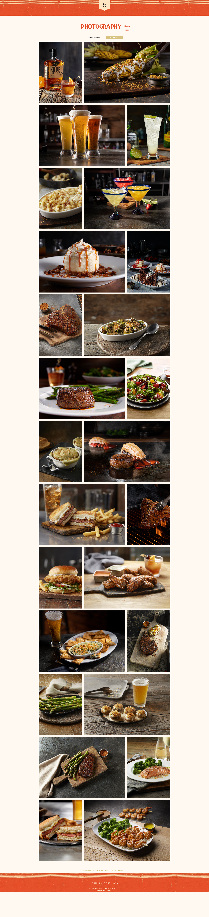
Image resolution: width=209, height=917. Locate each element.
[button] (104, 13)
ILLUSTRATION (118, 871)
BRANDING (87, 871)
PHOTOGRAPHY (102, 871)
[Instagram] (92, 883)
